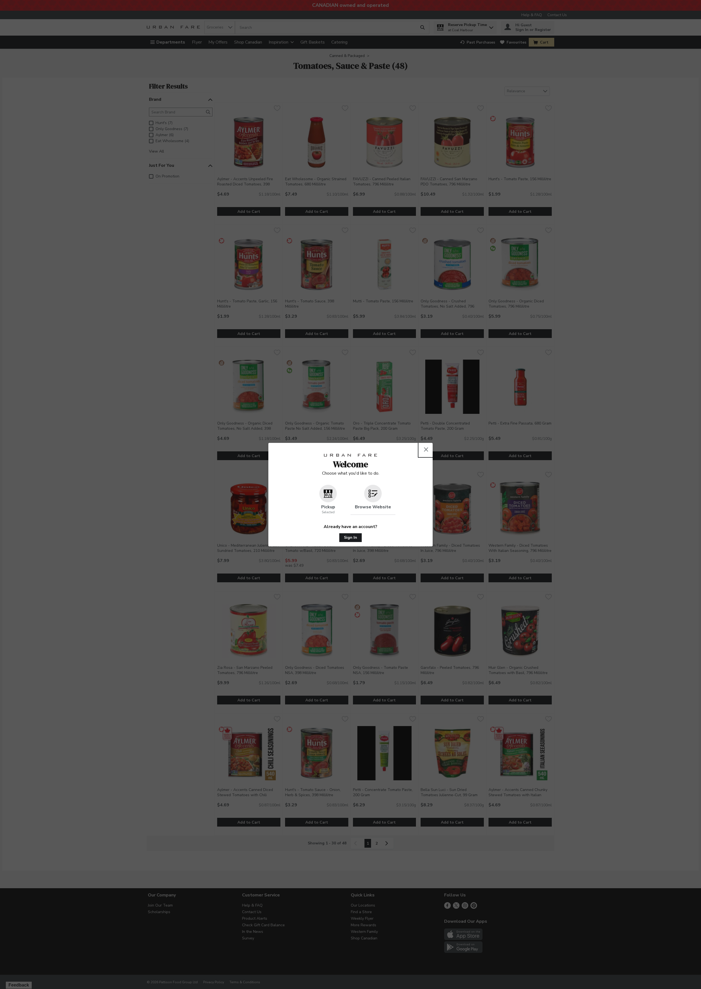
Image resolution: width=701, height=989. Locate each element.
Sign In (350, 537)
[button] (328, 500)
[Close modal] (426, 449)
